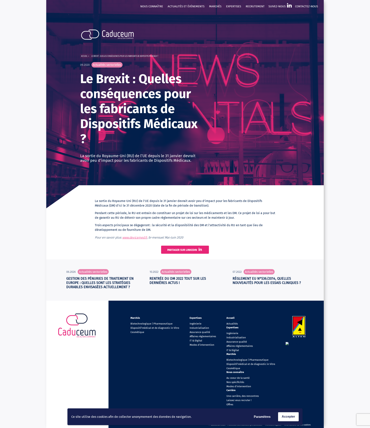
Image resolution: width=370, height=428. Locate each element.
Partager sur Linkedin (182, 250)
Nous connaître (151, 6)
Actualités (232, 323)
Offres (229, 404)
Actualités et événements (186, 6)
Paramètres (262, 416)
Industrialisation (199, 327)
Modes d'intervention (202, 344)
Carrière (230, 390)
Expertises (233, 6)
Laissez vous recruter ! (238, 400)
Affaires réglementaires (203, 336)
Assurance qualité (200, 332)
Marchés (215, 6)
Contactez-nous (306, 6)
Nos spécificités (235, 382)
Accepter (288, 416)
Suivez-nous (277, 6)
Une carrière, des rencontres (242, 396)
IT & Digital (196, 340)
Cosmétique (137, 332)
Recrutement (255, 6)
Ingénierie (195, 323)
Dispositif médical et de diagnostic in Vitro (154, 327)
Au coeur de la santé (238, 377)
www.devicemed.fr (134, 237)
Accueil (84, 56)
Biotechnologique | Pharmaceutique (151, 323)
